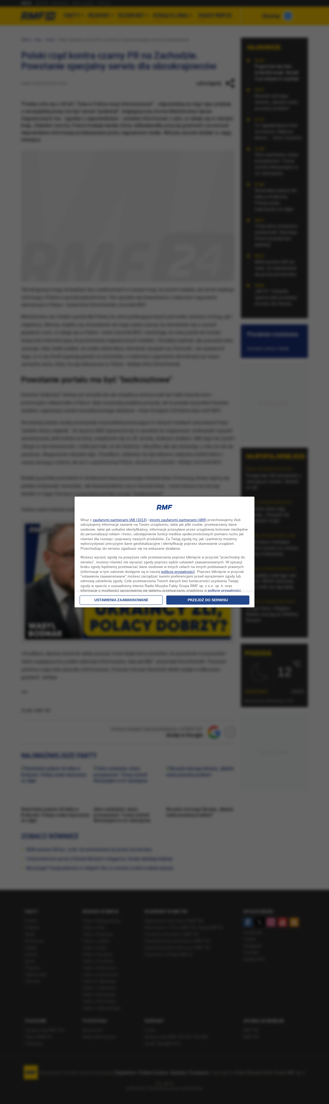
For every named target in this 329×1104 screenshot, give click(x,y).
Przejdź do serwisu (208, 600)
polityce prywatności (177, 572)
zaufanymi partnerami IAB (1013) (120, 520)
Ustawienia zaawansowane (121, 600)
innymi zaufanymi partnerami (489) (178, 520)
